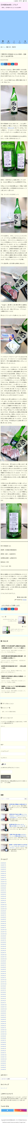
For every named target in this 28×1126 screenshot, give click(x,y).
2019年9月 (3, 1036)
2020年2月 (3, 1025)
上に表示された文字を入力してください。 (11, 767)
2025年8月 (3, 888)
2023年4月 (3, 946)
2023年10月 (4, 933)
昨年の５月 (11, 128)
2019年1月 (3, 1052)
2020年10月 (4, 1009)
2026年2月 (3, 875)
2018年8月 (3, 1063)
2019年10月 (3, 1034)
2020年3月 (3, 1023)
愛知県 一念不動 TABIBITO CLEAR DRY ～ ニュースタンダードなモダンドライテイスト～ (18, 846)
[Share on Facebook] (5, 64)
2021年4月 (3, 996)
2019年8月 (3, 1038)
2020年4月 (3, 1021)
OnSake (24, 599)
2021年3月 (3, 998)
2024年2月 (3, 925)
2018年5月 (3, 1069)
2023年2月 (3, 950)
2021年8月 (3, 988)
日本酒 (22, 597)
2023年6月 (3, 942)
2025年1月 (3, 902)
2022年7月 (3, 965)
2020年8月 (3, 1013)
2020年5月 (3, 1019)
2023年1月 (3, 952)
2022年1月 (3, 977)
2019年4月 (3, 1046)
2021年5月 (3, 994)
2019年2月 (3, 1050)
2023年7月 (3, 940)
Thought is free (22, 1122)
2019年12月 (3, 1029)
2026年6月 (3, 867)
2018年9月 (3, 1061)
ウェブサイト (4, 757)
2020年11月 (3, 1006)
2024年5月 (3, 919)
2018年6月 (3, 1067)
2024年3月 (3, 923)
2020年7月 (3, 1015)
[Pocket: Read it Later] (16, 64)
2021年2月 (3, 1000)
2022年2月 (3, 975)
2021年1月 (3, 1002)
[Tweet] (2, 64)
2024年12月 (3, 904)
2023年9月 (3, 936)
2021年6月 (3, 992)
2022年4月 (3, 971)
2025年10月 (4, 883)
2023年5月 (3, 944)
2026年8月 (3, 863)
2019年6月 (3, 1042)
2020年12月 (3, 1004)
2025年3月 (3, 898)
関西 (19, 597)
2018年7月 (3, 1065)
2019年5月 (3, 1044)
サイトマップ (4, 1088)
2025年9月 (3, 886)
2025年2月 (3, 900)
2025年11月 (3, 881)
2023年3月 (3, 948)
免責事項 (16, 1)
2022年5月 (3, 969)
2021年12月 (3, 979)
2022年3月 (3, 973)
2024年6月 (3, 917)
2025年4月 (3, 896)
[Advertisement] (14, 25)
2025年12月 (3, 879)
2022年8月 (3, 963)
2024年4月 (3, 921)
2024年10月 (4, 908)
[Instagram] (20, 1110)
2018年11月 (3, 1057)
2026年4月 (3, 871)
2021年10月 (3, 984)
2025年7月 (3, 890)
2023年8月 (3, 938)
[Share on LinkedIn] (12, 64)
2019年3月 (3, 1048)
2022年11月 (3, 956)
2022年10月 (3, 959)
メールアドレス (5, 751)
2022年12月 (3, 954)
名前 (2, 744)
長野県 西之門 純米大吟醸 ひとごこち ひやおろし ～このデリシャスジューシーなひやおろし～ (18, 816)
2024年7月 (3, 915)
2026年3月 (3, 873)
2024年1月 (3, 927)
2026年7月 (3, 865)
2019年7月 (3, 1040)
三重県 (25, 597)
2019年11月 (3, 1032)
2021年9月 (3, 986)
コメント (3, 726)
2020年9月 (3, 1011)
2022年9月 (3, 961)
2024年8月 (3, 913)
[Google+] (9, 64)
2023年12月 (3, 929)
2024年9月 (3, 911)
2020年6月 (3, 1017)
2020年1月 (3, 1027)
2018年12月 (3, 1054)
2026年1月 (3, 877)
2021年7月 (3, 990)
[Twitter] (7, 1110)
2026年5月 (3, 869)
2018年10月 (3, 1059)
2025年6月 (3, 892)
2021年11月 (3, 981)
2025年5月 (3, 894)
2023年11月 (3, 931)
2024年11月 (3, 906)
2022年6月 (3, 967)
